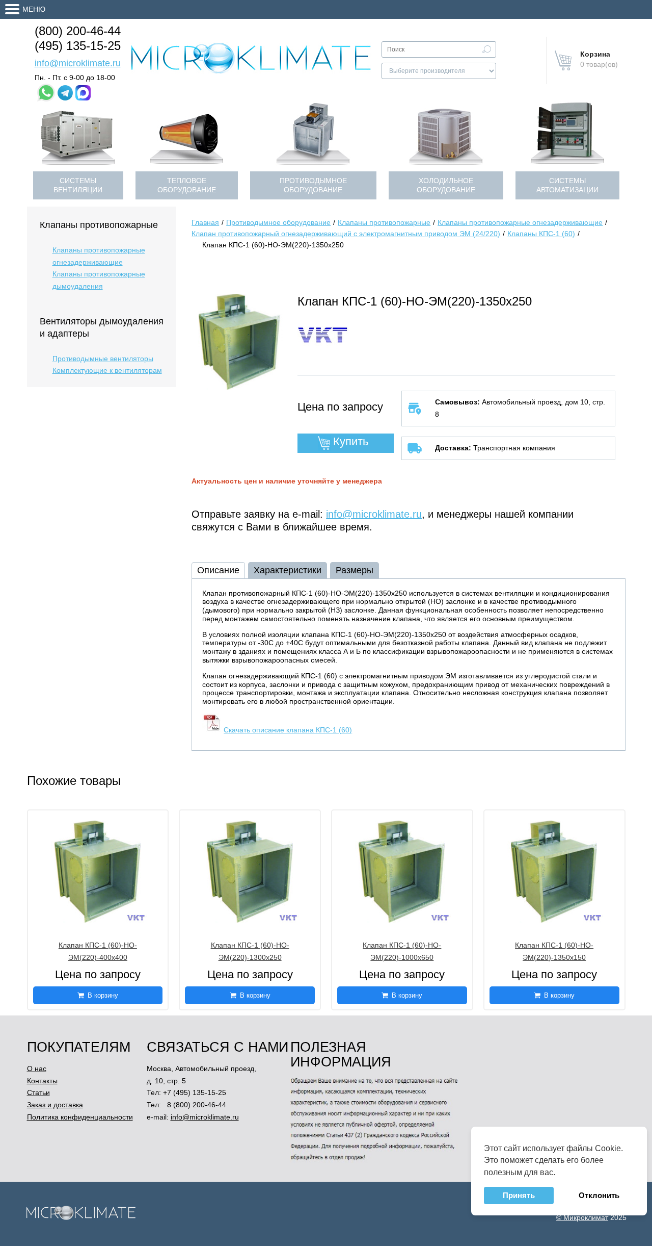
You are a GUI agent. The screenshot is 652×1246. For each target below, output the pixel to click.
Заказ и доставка (55, 1105)
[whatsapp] (46, 92)
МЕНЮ (33, 9)
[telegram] (65, 92)
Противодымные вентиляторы (102, 358)
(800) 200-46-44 (78, 31)
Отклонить (599, 1195)
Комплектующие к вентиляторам (107, 370)
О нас (36, 1068)
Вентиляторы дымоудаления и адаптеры (102, 327)
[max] (83, 92)
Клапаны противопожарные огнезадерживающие (98, 256)
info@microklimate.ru (78, 63)
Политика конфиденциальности (80, 1117)
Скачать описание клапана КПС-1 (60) (288, 730)
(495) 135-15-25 (78, 46)
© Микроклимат (582, 1217)
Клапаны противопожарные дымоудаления (98, 280)
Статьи (38, 1092)
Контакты (42, 1081)
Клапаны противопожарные (99, 225)
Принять (519, 1195)
